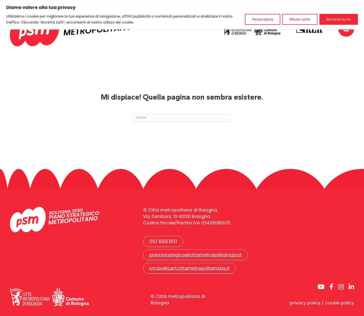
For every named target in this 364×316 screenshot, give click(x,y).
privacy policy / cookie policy (322, 303)
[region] (182, 14)
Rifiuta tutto (299, 19)
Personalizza (262, 19)
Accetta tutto (339, 19)
